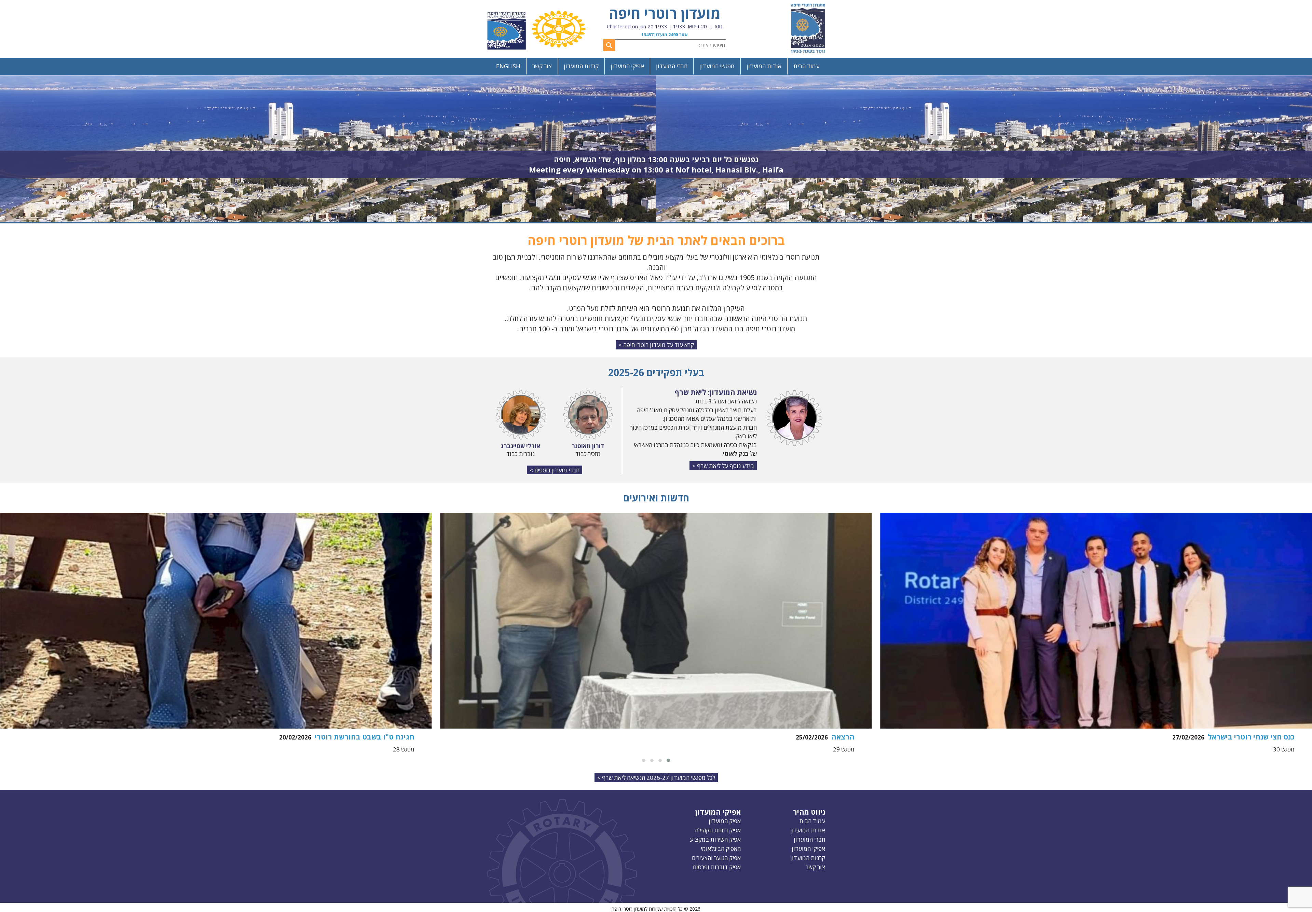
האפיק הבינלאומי (721, 849)
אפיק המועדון (725, 821)
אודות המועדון (764, 66)
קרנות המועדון (581, 66)
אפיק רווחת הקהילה (718, 830)
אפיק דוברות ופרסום (717, 867)
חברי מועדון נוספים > (554, 470)
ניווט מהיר (809, 812)
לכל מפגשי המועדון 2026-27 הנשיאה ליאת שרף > (656, 778)
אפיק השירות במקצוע (715, 839)
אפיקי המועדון (627, 66)
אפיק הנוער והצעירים (716, 858)
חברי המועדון (671, 66)
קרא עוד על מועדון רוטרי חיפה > (656, 345)
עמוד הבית (806, 66)
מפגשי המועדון (717, 66)
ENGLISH (508, 66)
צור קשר (542, 66)
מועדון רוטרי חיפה (665, 13)
